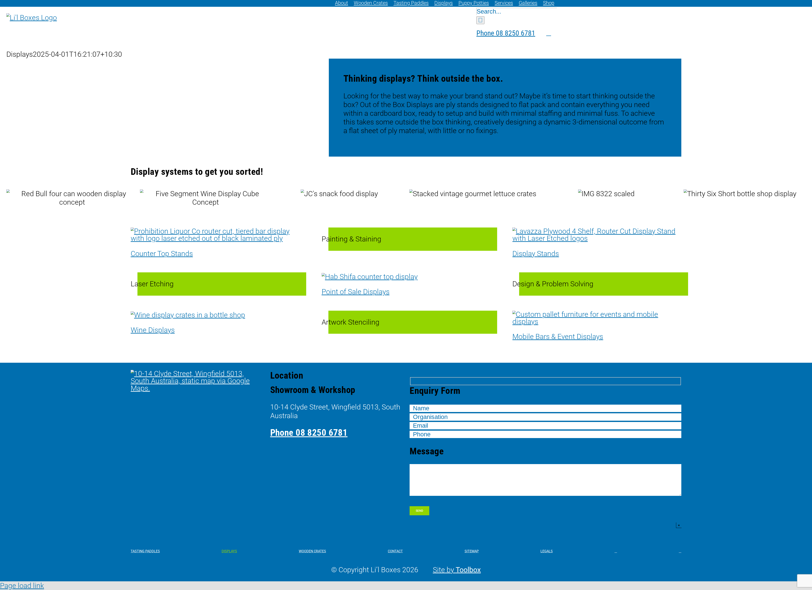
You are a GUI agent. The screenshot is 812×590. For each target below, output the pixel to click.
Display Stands (535, 253)
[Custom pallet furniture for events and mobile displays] (596, 314)
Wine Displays (153, 330)
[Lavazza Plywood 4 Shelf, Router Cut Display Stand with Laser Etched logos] (596, 231)
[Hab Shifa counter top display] (370, 276)
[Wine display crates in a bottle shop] (188, 315)
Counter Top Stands (162, 253)
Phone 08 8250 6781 (309, 432)
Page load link (22, 585)
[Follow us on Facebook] (538, 33)
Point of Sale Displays (356, 291)
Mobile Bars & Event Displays (557, 336)
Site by (457, 569)
